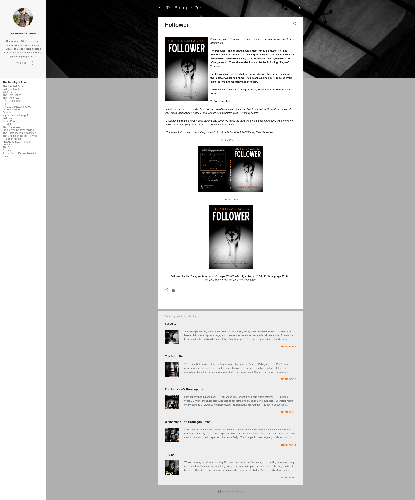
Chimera (7, 150)
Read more (288, 346)
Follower (8, 118)
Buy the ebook (230, 199)
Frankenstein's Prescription (184, 389)
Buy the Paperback (230, 140)
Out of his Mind (11, 109)
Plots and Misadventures (17, 106)
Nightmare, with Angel (15, 115)
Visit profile (23, 63)
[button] (294, 23)
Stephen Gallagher (23, 33)
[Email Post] (173, 291)
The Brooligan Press (185, 7)
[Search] (301, 9)
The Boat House (12, 95)
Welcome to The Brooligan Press (187, 422)
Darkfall (7, 124)
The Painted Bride (13, 86)
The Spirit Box (175, 356)
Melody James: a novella (17, 141)
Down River (9, 121)
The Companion (12, 127)
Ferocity (170, 323)
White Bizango (11, 92)
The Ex (169, 454)
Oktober (7, 112)
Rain (5, 103)
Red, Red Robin (12, 100)
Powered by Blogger (232, 491)
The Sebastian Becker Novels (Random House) (20, 137)
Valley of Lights (11, 89)
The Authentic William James (19, 133)
